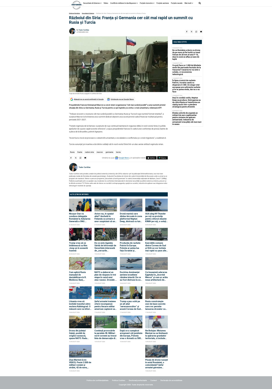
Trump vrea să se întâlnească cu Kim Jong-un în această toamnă (78, 247)
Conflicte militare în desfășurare (123, 3)
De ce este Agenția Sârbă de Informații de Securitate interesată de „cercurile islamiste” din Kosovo (105, 247)
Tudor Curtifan (84, 30)
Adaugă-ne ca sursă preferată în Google (89, 99)
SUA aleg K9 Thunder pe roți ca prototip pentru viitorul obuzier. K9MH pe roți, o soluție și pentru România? (156, 217)
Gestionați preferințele (138, 380)
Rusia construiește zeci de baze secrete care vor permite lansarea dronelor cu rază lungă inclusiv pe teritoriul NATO (155, 305)
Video (106, 3)
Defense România (74, 13)
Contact (153, 380)
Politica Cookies (118, 380)
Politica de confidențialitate (97, 380)
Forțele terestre (146, 3)
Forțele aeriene (163, 3)
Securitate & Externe (91, 3)
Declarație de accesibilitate (171, 380)
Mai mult (188, 3)
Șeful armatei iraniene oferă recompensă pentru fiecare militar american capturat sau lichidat (105, 305)
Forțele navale (176, 3)
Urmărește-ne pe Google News (122, 99)
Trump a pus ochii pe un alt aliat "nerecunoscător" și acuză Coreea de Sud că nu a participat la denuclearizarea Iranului (130, 305)
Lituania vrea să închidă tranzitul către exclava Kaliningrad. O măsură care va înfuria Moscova (80, 305)
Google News (124, 158)
